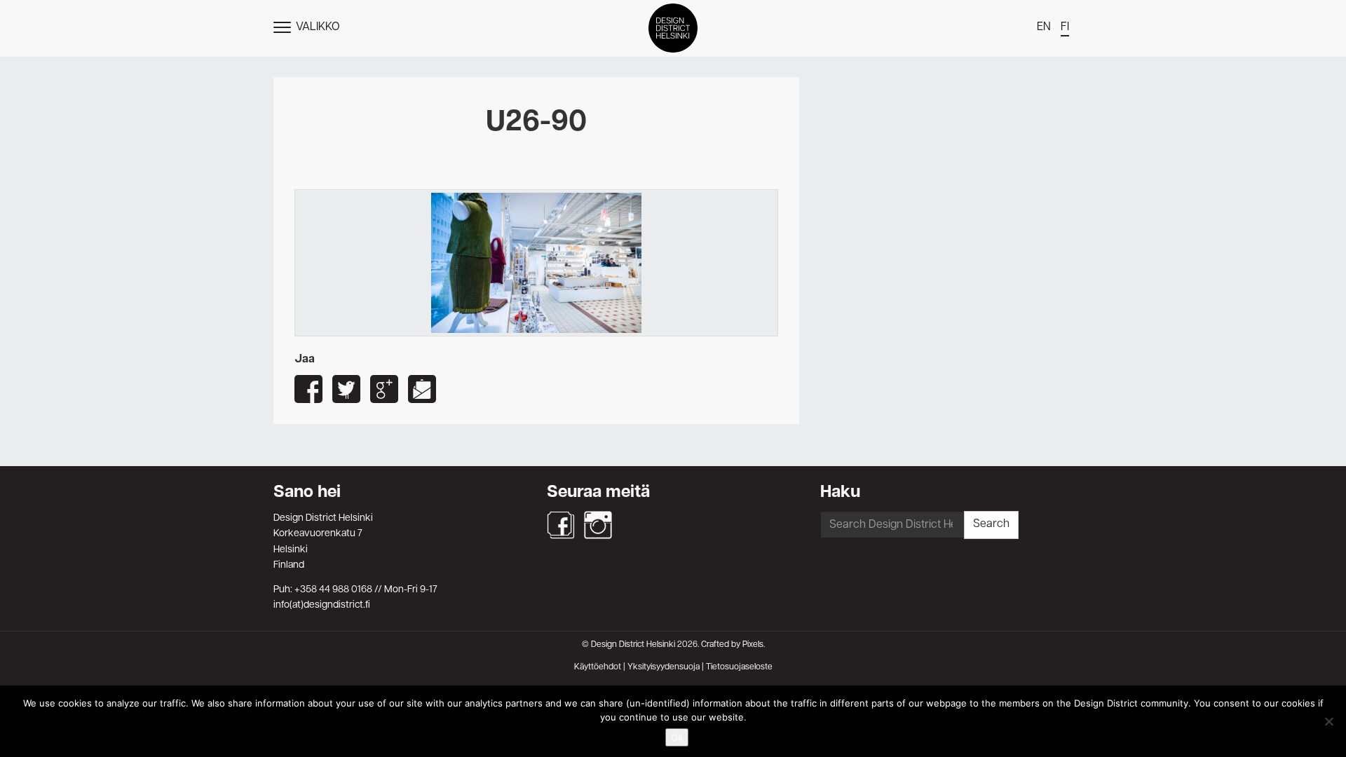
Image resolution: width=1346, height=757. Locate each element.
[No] (1328, 721)
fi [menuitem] (1065, 27)
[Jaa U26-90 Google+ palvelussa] (384, 389)
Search (991, 524)
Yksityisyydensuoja (663, 667)
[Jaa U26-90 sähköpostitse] (422, 389)
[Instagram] (598, 525)
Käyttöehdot (597, 667)
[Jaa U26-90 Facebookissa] (308, 389)
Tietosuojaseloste (739, 667)
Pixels (752, 644)
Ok (677, 737)
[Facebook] (561, 525)
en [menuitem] (1044, 27)
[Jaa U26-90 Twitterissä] (346, 389)
